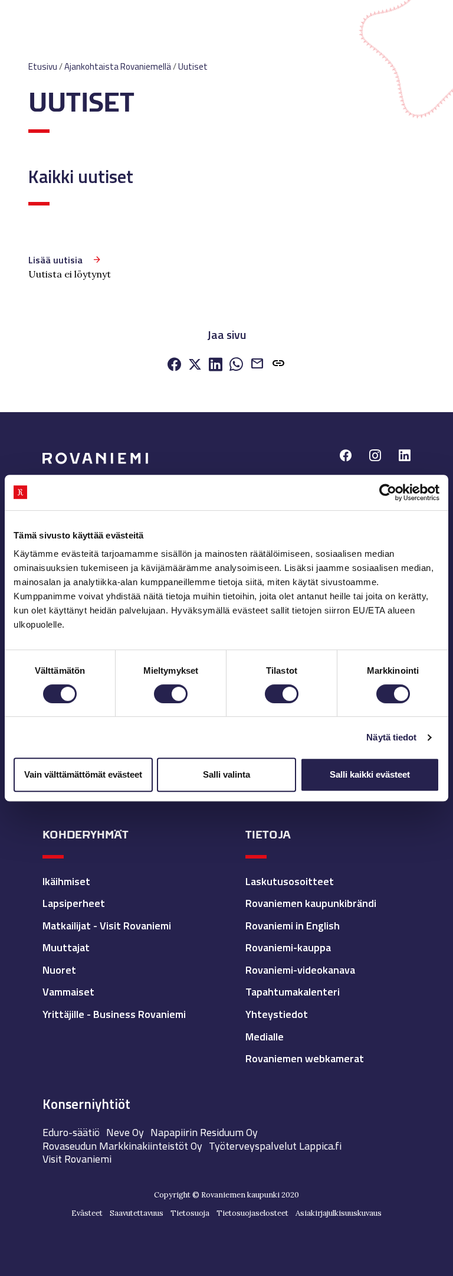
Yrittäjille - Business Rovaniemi (114, 1014)
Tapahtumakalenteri (292, 992)
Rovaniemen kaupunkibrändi (310, 903)
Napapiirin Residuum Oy (204, 1132)
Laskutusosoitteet (289, 881)
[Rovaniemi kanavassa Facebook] (346, 457)
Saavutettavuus (136, 1213)
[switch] (171, 693)
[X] (195, 365)
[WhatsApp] (236, 365)
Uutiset (193, 66)
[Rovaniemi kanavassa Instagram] (375, 457)
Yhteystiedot (276, 1014)
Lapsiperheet (73, 903)
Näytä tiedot (391, 737)
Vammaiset (68, 992)
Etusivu (42, 66)
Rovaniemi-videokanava (300, 970)
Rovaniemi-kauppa (288, 947)
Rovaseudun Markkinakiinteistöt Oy (122, 1146)
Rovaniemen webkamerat (304, 1058)
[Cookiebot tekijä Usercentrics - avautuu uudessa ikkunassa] (387, 492)
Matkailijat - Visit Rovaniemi (106, 926)
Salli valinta (226, 774)
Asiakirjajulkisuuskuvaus (339, 1213)
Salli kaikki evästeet (370, 774)
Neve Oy (125, 1132)
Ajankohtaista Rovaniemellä (117, 66)
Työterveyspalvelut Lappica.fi (275, 1146)
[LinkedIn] (215, 365)
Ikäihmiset (66, 881)
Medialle (264, 1037)
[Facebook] (174, 365)
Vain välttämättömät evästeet (83, 774)
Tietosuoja (189, 1213)
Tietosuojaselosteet (252, 1213)
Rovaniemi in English (292, 926)
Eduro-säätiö (71, 1132)
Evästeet (87, 1213)
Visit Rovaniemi (76, 1159)
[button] (278, 365)
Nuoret (59, 970)
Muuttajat (66, 947)
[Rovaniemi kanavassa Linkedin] (405, 457)
